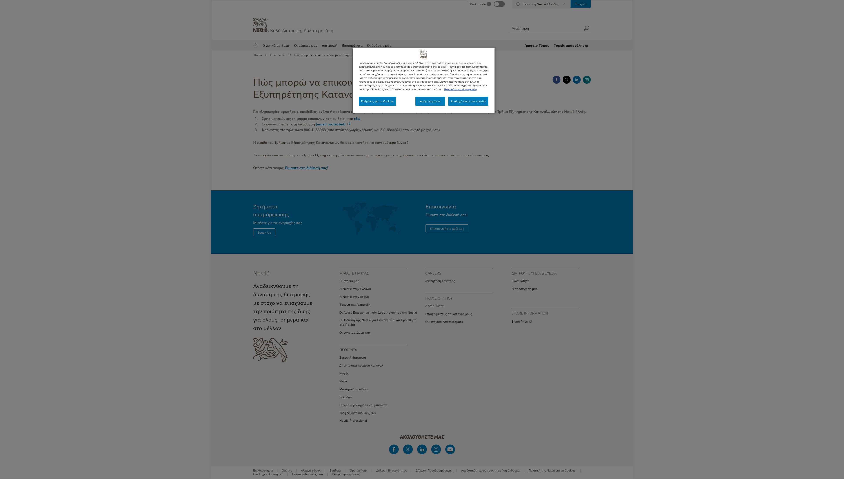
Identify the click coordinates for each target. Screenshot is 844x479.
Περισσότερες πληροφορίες (460, 89)
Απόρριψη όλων (430, 101)
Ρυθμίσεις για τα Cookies (377, 101)
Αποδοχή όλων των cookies (468, 101)
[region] (423, 80)
